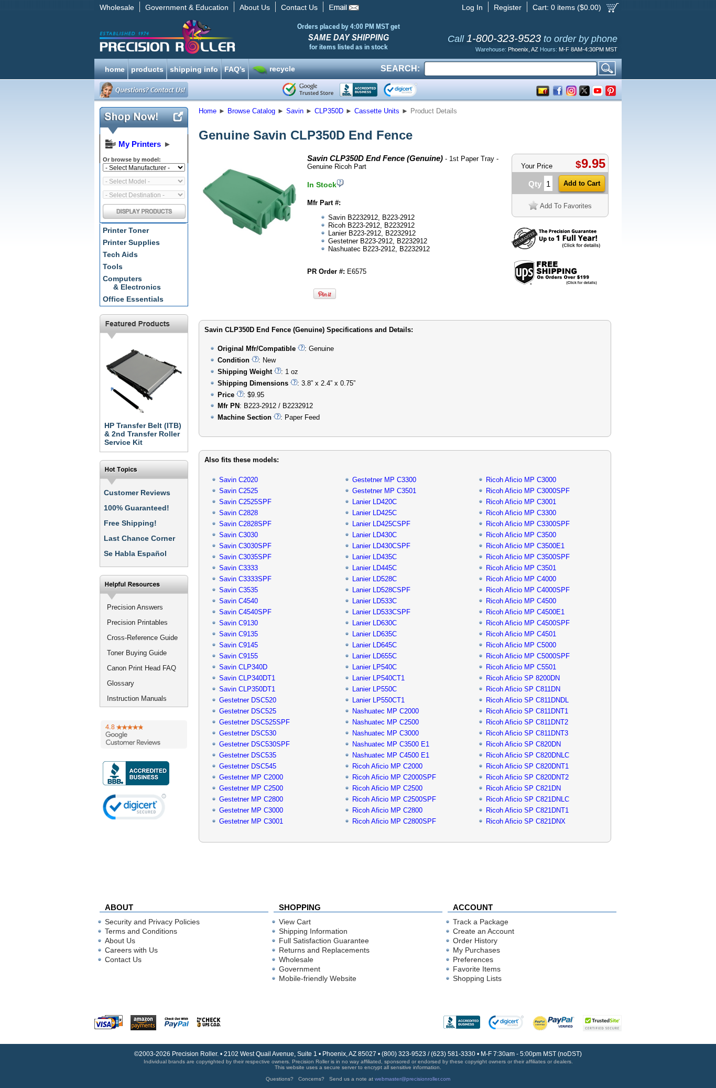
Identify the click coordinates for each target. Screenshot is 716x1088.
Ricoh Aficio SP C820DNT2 (527, 777)
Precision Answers (135, 607)
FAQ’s (234, 68)
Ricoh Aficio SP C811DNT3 (527, 733)
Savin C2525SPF (245, 502)
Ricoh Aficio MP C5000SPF (528, 656)
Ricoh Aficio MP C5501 (521, 667)
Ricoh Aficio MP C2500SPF (394, 799)
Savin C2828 (238, 513)
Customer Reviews (137, 492)
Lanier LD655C (374, 656)
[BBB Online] (358, 90)
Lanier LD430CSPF (381, 546)
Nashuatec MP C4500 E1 (390, 755)
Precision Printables (137, 622)
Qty (534, 183)
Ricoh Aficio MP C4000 (521, 579)
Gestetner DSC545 (247, 766)
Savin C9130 (238, 623)
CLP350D (328, 111)
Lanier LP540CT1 (378, 678)
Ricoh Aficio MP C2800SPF (394, 821)
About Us (255, 7)
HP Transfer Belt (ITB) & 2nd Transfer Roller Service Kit (142, 433)
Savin (294, 111)
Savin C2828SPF (245, 524)
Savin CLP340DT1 (247, 678)
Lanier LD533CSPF (381, 612)
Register (508, 7)
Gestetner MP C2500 (251, 788)
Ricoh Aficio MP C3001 (521, 502)
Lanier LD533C (374, 601)
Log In (472, 7)
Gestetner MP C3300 (384, 480)
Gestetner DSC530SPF (254, 744)
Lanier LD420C (374, 502)
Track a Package (480, 922)
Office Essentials (133, 299)
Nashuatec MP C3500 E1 (390, 744)
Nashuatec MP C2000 (385, 711)
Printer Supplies (131, 242)
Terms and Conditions (141, 931)
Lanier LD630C (374, 623)
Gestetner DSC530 (247, 733)
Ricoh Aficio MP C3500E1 (525, 546)
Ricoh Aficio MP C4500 (521, 601)
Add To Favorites (566, 206)
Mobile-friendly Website (317, 978)
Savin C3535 (238, 590)
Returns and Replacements (324, 950)
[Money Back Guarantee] (556, 247)
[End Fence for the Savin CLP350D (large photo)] (249, 248)
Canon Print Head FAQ (141, 668)
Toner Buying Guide (137, 653)
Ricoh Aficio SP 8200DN (523, 678)
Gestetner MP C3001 (251, 821)
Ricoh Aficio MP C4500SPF (528, 623)
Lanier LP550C (374, 689)
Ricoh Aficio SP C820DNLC (527, 755)
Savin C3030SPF (245, 546)
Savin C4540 (238, 601)
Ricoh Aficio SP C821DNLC (527, 799)
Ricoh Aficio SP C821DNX (526, 821)
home (115, 68)
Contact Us (299, 7)
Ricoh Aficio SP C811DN (523, 689)
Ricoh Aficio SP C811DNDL (527, 700)
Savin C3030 (238, 535)
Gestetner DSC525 (247, 711)
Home (207, 111)
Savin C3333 (238, 568)
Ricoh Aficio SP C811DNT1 (527, 711)
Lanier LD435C (374, 557)
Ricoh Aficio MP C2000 (387, 766)
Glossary (120, 683)
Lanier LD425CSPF (381, 524)
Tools (113, 266)
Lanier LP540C (374, 667)
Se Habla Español (135, 553)
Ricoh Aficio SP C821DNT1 (527, 810)
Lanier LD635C (374, 634)
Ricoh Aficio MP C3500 (521, 535)
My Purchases (476, 950)
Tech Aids (120, 254)
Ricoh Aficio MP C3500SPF (528, 557)
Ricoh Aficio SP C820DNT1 (527, 766)
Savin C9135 (238, 634)
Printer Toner (126, 230)
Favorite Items (477, 969)
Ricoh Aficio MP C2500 (387, 788)
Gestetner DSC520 (247, 700)
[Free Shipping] (555, 283)
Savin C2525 (238, 491)
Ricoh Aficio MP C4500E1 (525, 612)
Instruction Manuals (137, 698)
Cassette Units (376, 111)
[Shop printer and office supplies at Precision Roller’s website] (222, 37)
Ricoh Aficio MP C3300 (521, 513)
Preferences (473, 959)
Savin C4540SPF (245, 612)
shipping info (194, 68)
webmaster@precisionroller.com (412, 1079)
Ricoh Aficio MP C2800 (387, 810)
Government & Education (187, 7)
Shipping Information (313, 931)
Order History (475, 940)
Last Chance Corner (139, 538)
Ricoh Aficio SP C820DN (523, 744)
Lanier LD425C (374, 513)
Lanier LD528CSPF (381, 590)
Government (299, 969)
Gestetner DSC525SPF (254, 722)
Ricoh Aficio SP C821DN (523, 788)
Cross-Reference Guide (142, 638)
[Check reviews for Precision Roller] (144, 734)
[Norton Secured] (409, 90)
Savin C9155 (238, 656)
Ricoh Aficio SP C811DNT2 (527, 722)
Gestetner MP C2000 (251, 777)
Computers (132, 282)
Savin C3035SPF (245, 557)
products (147, 68)
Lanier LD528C (374, 579)
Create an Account (483, 931)
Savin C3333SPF (245, 579)
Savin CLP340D (243, 667)
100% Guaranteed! (136, 508)
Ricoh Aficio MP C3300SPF (528, 524)
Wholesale (117, 7)
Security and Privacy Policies (152, 922)
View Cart (295, 922)
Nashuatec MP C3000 (385, 733)
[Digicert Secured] (135, 806)
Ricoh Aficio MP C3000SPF (528, 491)
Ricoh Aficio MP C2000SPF (394, 777)
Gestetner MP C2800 (251, 799)
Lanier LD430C (374, 535)
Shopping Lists (477, 978)
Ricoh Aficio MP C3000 (521, 480)
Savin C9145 (238, 645)
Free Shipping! (130, 523)
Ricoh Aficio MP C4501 (521, 634)
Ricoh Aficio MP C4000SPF (528, 590)
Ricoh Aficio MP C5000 (521, 645)
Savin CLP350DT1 (247, 689)
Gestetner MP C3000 (251, 810)
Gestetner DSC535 (247, 755)
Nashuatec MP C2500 (385, 722)
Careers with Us (131, 950)
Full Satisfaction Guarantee (324, 940)
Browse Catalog (251, 111)
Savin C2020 (238, 480)
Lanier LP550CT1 (378, 700)
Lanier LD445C (374, 568)
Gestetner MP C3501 (384, 491)
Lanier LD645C (374, 645)
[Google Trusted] (308, 90)
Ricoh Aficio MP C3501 (521, 568)
